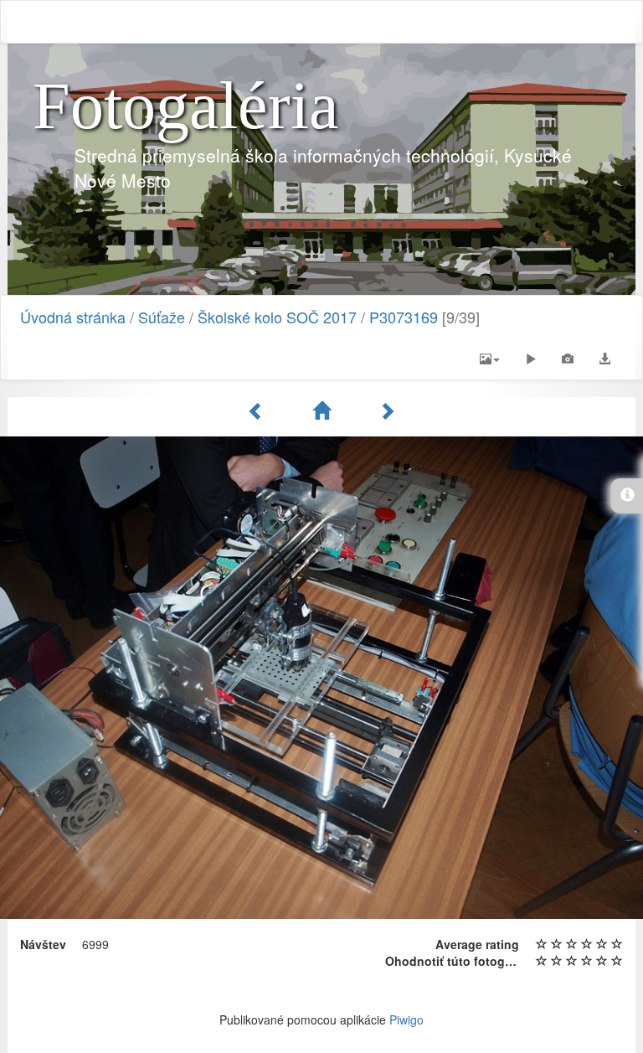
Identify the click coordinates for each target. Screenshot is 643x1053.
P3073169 (403, 317)
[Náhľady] (324, 410)
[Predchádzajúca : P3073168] (258, 410)
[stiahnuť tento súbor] (604, 358)
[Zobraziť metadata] (567, 358)
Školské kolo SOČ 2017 (277, 317)
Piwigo (406, 1019)
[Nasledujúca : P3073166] (387, 410)
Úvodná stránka (73, 317)
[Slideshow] (530, 358)
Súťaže (161, 317)
